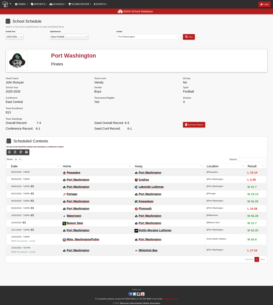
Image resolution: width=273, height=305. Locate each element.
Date (14, 166)
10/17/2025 (14, 230)
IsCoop (186, 78)
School (119, 32)
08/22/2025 (14, 172)
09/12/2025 (14, 193)
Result (252, 166)
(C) (32, 186)
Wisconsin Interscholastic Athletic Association (139, 303)
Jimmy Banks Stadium (216, 239)
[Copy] (21, 152)
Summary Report (195, 125)
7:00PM (26, 172)
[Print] (26, 152)
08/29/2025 (14, 179)
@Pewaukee (212, 172)
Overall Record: (16, 123)
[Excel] (9, 152)
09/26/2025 (14, 208)
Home (67, 166)
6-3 (127, 123)
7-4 (39, 123)
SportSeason (55, 32)
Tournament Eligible (104, 98)
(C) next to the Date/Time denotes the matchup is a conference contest (35, 147)
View (190, 37)
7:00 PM (26, 248)
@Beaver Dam (213, 222)
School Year (10, 32)
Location (212, 166)
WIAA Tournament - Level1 (21, 241)
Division (187, 98)
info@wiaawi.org (170, 299)
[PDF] (15, 152)
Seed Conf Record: (107, 128)
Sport (185, 87)
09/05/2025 (14, 186)
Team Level (100, 78)
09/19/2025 (14, 201)
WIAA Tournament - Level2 (21, 252)
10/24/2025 (14, 237)
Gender (98, 87)
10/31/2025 (14, 248)
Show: (10, 159)
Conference (11, 98)
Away (138, 166)
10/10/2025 (14, 222)
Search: (233, 159)
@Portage (211, 193)
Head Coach (12, 78)
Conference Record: (19, 128)
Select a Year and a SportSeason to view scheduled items (35, 27)
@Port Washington (214, 179)
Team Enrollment (14, 108)
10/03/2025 (14, 215)
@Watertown (212, 215)
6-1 (38, 128)
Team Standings (14, 119)
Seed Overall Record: (109, 123)
